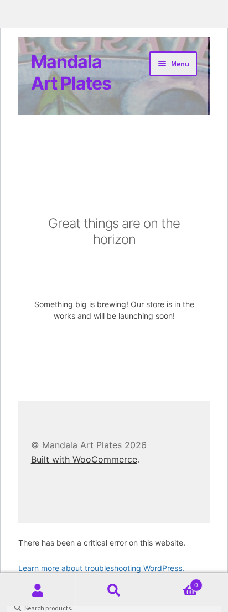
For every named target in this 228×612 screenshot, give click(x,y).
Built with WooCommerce (84, 459)
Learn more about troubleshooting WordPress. (101, 568)
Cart (175, 582)
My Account (38, 590)
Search (114, 590)
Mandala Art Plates (71, 72)
